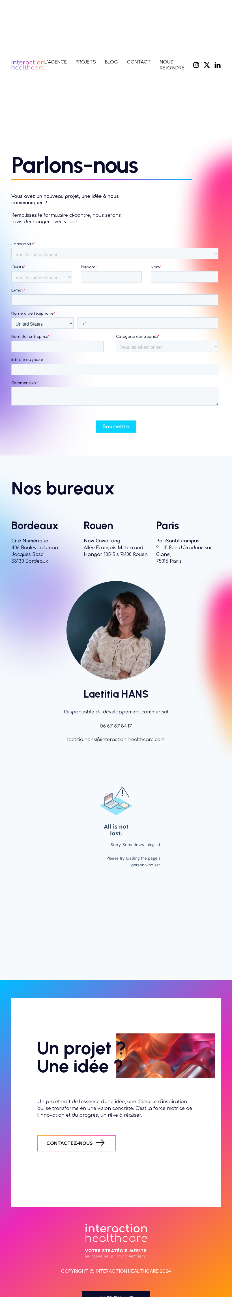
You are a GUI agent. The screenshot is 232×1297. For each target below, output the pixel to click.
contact (139, 62)
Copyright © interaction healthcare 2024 (116, 1271)
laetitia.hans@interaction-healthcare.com (116, 739)
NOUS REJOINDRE (172, 65)
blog (111, 62)
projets (86, 62)
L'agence (55, 62)
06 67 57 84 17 (116, 726)
